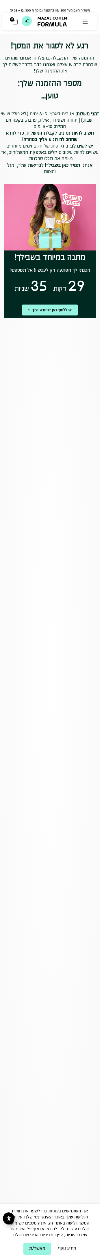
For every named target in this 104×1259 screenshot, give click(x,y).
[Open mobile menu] (85, 21)
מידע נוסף (66, 1248)
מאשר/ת (37, 1248)
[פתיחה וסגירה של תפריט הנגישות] (8, 1218)
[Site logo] (52, 21)
